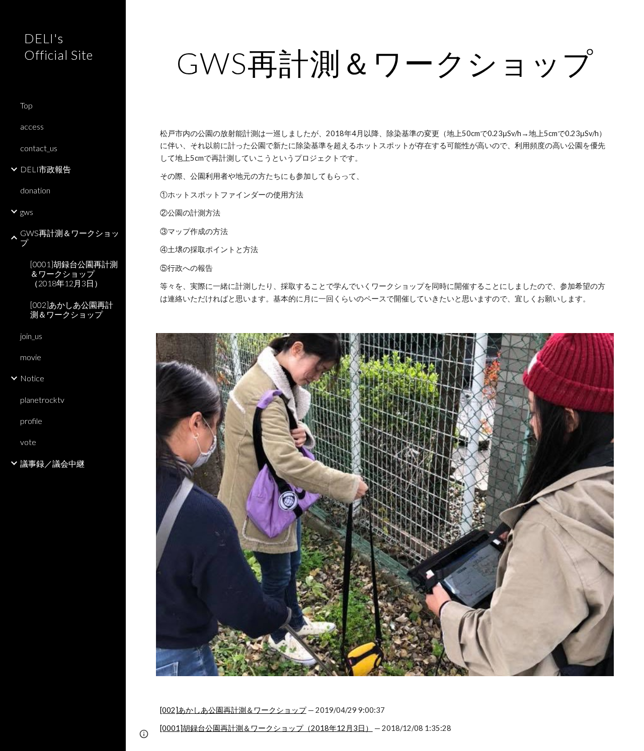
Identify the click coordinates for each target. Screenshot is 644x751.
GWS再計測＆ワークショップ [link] (69, 237)
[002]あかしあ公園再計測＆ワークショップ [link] (71, 309)
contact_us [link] (38, 148)
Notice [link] (32, 378)
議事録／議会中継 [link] (52, 463)
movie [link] (30, 357)
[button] (632, 14)
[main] (385, 62)
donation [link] (35, 190)
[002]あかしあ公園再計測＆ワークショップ (233, 710)
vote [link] (28, 442)
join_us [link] (31, 336)
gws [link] (26, 212)
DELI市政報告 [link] (45, 169)
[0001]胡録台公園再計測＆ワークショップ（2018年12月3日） (266, 728)
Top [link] (26, 105)
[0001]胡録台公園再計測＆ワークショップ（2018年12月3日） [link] (74, 273)
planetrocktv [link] (42, 399)
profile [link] (31, 420)
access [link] (32, 126)
